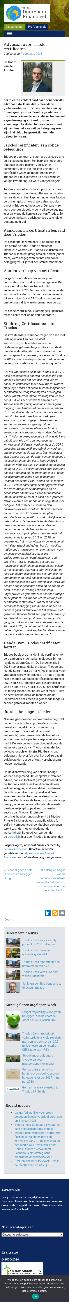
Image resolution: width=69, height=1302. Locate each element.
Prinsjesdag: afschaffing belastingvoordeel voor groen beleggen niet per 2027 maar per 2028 (41, 1075)
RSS (55, 913)
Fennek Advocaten (15, 849)
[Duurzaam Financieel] (27, 13)
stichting (14, 343)
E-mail (62, 913)
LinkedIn (48, 913)
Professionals (37, 26)
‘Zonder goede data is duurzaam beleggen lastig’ (18, 874)
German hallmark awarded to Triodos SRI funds (40, 1089)
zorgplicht (14, 836)
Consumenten (14, 26)
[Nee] (64, 1288)
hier (24, 1209)
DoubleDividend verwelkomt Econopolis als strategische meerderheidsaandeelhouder (33, 1153)
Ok (35, 1296)
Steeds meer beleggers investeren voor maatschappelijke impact (38, 1059)
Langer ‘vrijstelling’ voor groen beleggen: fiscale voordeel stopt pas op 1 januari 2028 (41, 1016)
